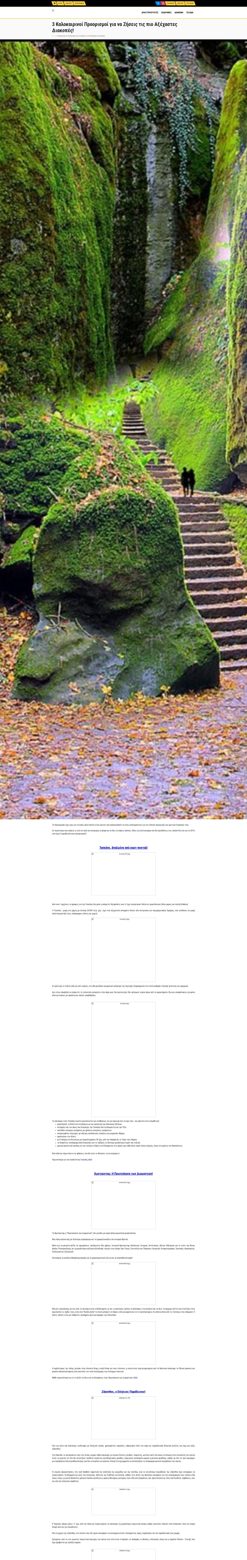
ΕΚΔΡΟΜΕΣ (166, 12)
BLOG (54, 36)
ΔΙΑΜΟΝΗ (179, 12)
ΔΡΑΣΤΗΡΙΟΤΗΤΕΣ (150, 12)
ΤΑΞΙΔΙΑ (189, 12)
